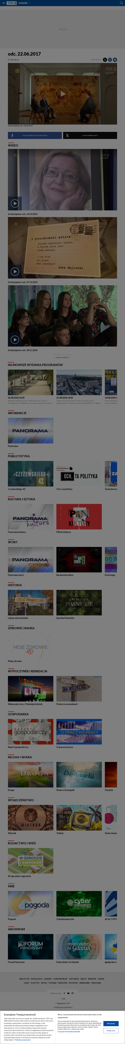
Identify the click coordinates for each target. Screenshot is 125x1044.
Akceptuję (111, 1023)
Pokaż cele (111, 1031)
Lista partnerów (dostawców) (69, 1032)
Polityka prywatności (23, 1040)
